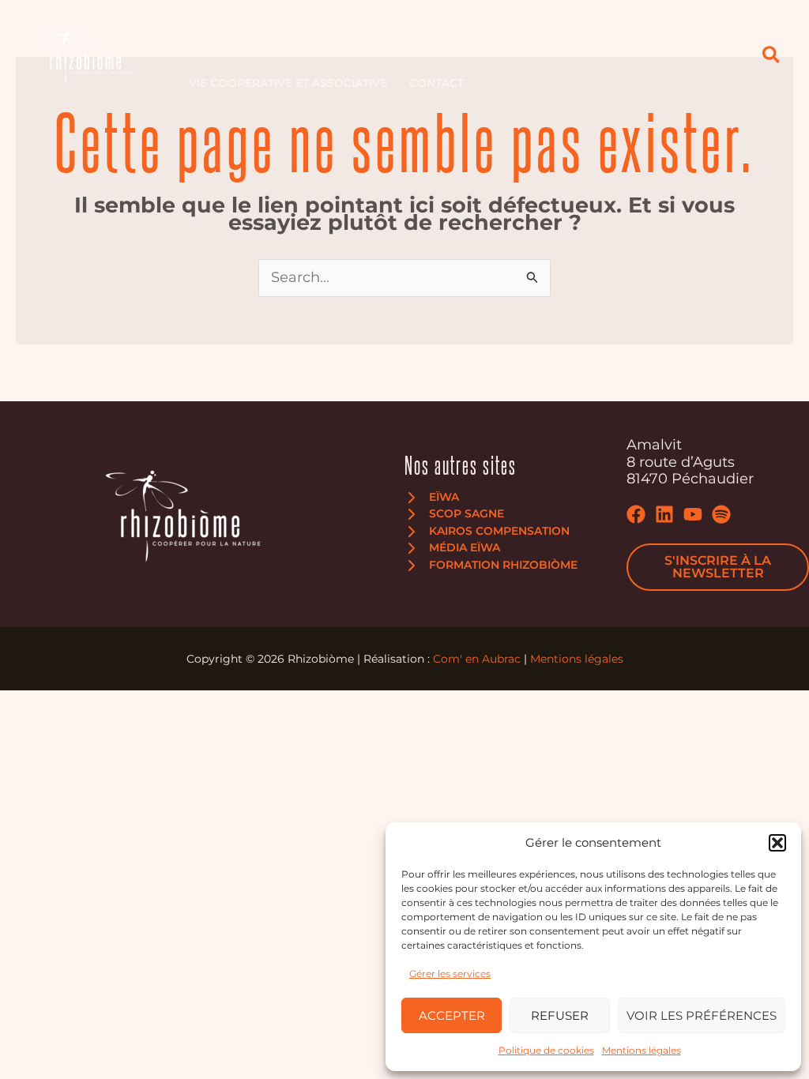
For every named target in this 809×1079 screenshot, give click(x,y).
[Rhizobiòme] (87, 54)
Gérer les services (450, 973)
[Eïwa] (431, 497)
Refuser (560, 1015)
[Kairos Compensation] (487, 531)
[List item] (636, 514)
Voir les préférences (702, 1015)
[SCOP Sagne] (454, 514)
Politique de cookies (546, 1050)
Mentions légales (641, 1050)
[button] (777, 843)
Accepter (452, 1015)
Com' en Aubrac (477, 659)
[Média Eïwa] (452, 548)
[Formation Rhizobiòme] (491, 565)
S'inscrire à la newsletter (717, 567)
